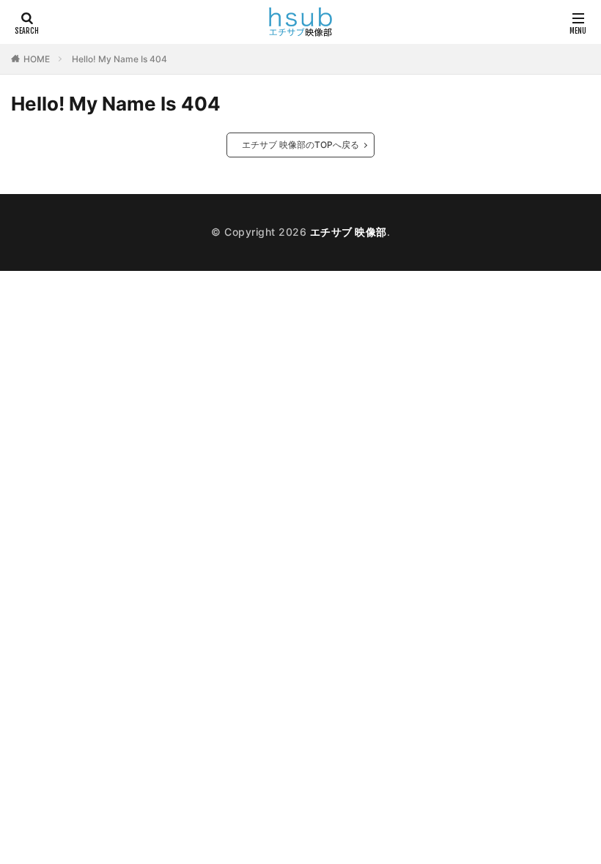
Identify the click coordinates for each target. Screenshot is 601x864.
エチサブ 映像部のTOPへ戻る (300, 144)
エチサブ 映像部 (348, 232)
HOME (36, 58)
